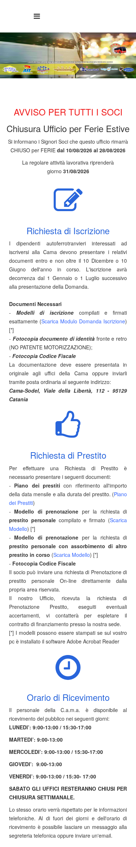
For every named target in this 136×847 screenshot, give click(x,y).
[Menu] (37, 15)
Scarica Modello (71, 554)
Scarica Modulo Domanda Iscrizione (83, 321)
